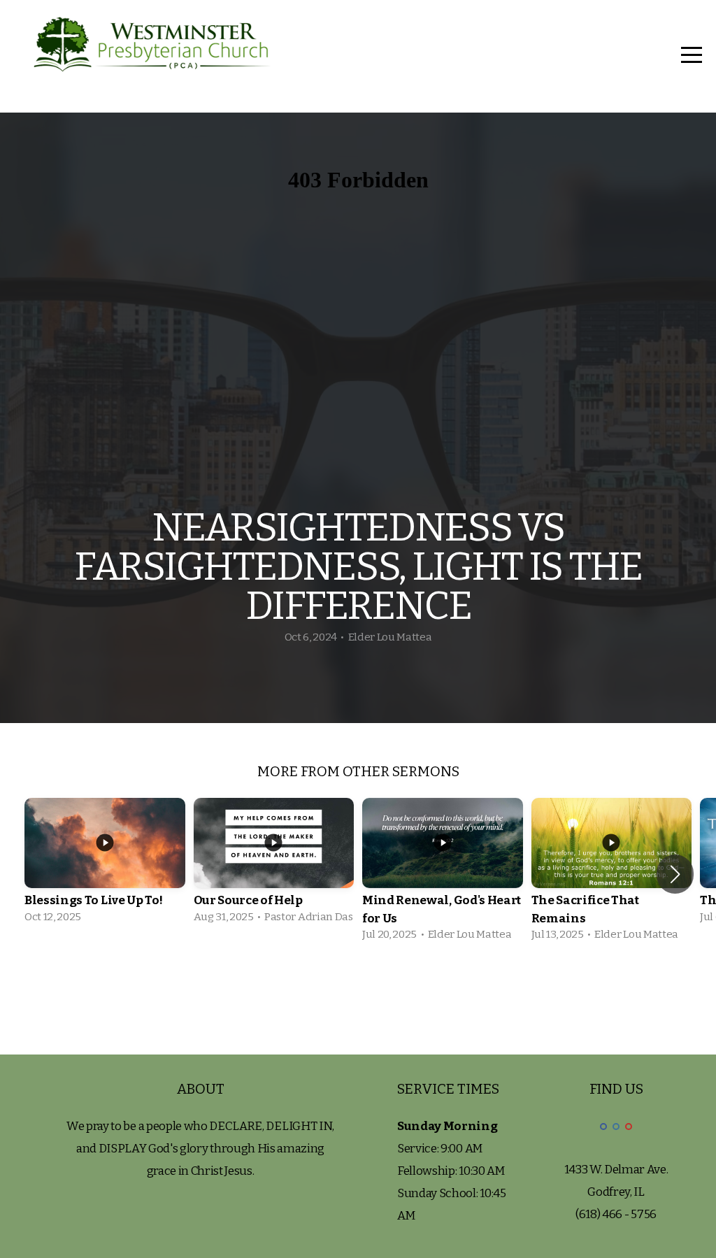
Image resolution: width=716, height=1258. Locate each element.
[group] (104, 865)
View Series (358, 990)
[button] (675, 874)
